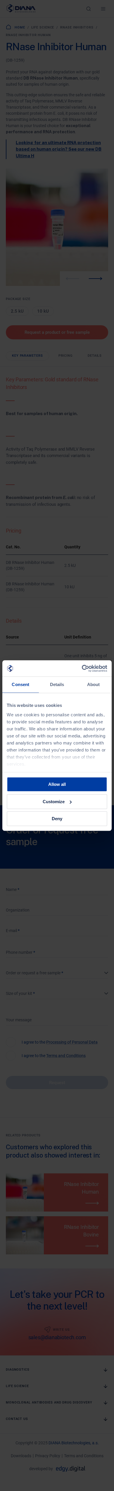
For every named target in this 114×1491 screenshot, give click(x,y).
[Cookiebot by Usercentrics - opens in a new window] (82, 668)
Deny (57, 818)
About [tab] (93, 684)
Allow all (57, 784)
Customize (54, 801)
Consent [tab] (20, 684)
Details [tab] (57, 684)
